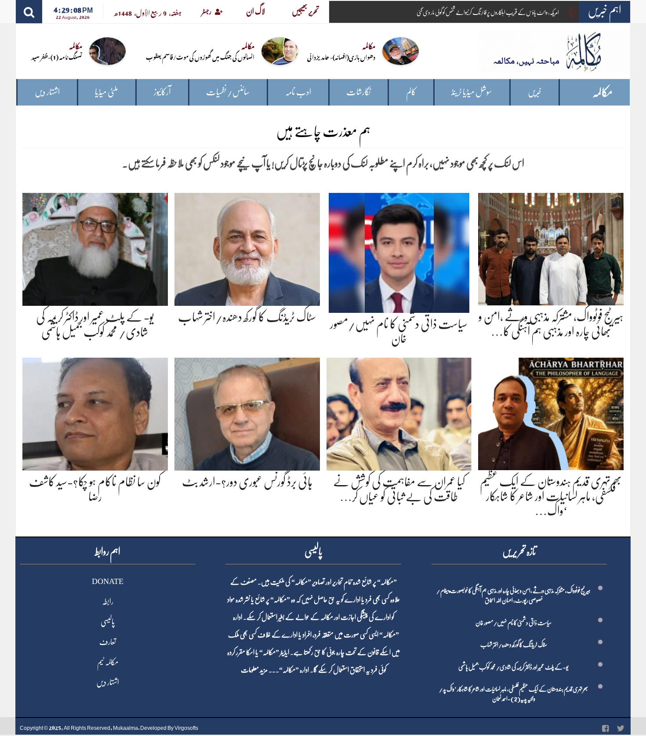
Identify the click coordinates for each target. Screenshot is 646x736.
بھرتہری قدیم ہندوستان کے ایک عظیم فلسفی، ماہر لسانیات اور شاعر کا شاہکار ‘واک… (551, 496)
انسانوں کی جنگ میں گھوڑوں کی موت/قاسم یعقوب (200, 56)
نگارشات (358, 92)
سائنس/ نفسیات (228, 92)
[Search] (29, 11)
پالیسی (108, 621)
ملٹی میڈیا (106, 92)
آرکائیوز (162, 92)
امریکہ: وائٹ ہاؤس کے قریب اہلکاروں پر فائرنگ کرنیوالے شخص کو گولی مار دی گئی (488, 12)
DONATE (107, 581)
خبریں (534, 92)
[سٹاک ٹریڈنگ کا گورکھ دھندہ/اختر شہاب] (247, 247)
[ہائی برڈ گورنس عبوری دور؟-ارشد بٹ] (247, 412)
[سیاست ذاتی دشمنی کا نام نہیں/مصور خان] (399, 251)
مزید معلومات (254, 670)
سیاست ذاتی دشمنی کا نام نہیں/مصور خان (513, 622)
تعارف (107, 641)
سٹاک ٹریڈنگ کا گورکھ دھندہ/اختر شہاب (247, 317)
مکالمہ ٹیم (107, 662)
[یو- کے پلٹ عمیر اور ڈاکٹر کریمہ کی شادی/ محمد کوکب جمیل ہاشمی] (95, 247)
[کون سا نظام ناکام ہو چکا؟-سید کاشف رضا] (95, 412)
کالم (411, 92)
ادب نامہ (298, 92)
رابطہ (107, 601)
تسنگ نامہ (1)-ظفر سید (56, 56)
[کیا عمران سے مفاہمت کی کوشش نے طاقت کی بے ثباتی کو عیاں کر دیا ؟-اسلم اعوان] (399, 412)
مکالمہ (602, 92)
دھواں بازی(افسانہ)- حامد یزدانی (341, 56)
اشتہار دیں (47, 92)
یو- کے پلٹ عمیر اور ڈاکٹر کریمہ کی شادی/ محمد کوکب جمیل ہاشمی (513, 667)
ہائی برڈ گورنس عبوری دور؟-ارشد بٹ (247, 482)
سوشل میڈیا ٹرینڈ (471, 92)
